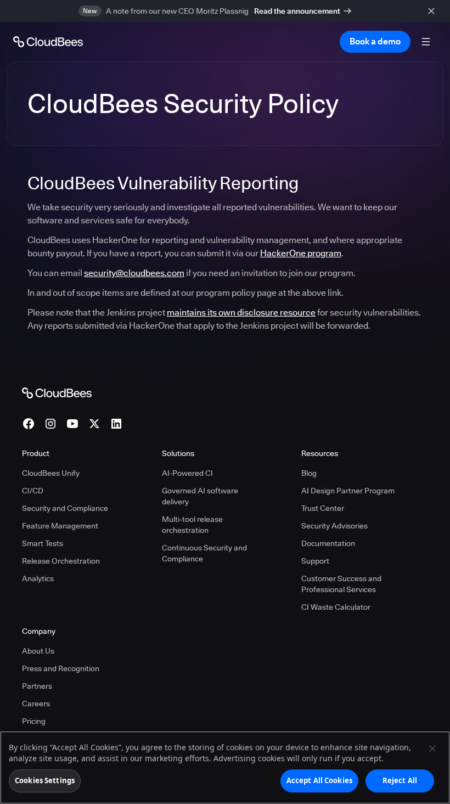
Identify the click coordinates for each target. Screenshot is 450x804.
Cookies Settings (45, 780)
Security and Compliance (65, 508)
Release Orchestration (61, 560)
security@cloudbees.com (134, 273)
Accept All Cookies (319, 780)
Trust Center (322, 508)
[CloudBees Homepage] (57, 392)
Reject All (400, 780)
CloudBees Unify (51, 473)
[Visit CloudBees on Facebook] (28, 423)
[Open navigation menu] (426, 42)
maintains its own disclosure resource (241, 312)
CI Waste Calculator (335, 607)
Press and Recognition (60, 668)
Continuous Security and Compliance (204, 553)
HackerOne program (300, 253)
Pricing (34, 721)
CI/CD (32, 490)
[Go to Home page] (48, 41)
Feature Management (60, 525)
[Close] (432, 748)
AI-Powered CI (187, 473)
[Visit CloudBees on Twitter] (94, 423)
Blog (309, 473)
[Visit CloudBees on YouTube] (72, 423)
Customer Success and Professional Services (341, 584)
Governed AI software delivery (200, 496)
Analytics (38, 578)
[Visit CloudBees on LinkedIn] (116, 423)
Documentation (328, 543)
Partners (37, 686)
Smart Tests (42, 543)
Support (315, 560)
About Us (38, 650)
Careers (36, 703)
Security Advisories (334, 525)
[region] (225, 767)
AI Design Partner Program (348, 490)
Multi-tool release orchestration (192, 525)
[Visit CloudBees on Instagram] (50, 423)
